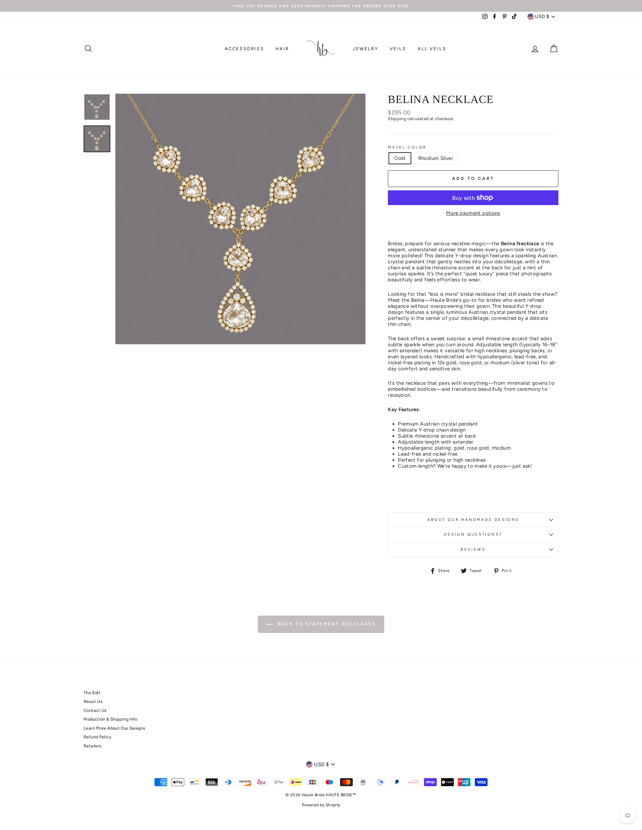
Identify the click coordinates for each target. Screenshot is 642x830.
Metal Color (407, 147)
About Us (93, 701)
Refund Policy (97, 736)
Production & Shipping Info (110, 719)
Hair (282, 48)
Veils (398, 48)
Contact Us (95, 710)
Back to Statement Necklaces (326, 624)
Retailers (92, 745)
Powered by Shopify (321, 805)
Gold (400, 158)
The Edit (92, 692)
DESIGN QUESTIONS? (473, 534)
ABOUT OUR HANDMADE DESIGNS (473, 519)
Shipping (397, 118)
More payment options (473, 213)
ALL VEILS (432, 48)
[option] (321, 5)
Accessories (244, 48)
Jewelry (365, 48)
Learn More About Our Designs (114, 728)
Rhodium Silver (435, 158)
